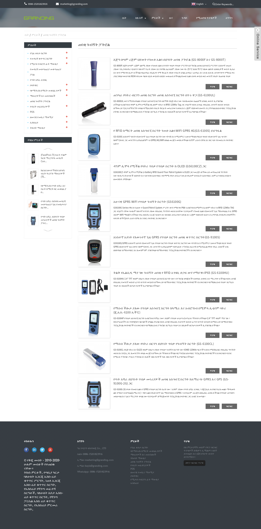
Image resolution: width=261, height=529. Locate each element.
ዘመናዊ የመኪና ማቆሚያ (41, 117)
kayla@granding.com (96, 465)
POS (32, 111)
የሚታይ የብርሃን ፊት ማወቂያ (44, 64)
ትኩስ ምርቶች (33, 472)
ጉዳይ (184, 18)
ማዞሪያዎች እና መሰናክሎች (42, 95)
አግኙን (229, 18)
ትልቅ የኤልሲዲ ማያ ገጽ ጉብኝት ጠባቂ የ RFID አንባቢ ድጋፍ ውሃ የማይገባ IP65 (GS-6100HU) (171, 273)
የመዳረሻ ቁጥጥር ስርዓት (41, 58)
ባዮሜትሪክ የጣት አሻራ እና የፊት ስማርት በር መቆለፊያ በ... (53, 189)
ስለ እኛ (139, 18)
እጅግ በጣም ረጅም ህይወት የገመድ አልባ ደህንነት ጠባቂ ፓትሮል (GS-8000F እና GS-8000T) (169, 60)
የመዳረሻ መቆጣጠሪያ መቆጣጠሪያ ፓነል (45, 72)
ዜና (171, 18)
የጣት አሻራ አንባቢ (38, 80)
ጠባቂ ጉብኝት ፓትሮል (54, 35)
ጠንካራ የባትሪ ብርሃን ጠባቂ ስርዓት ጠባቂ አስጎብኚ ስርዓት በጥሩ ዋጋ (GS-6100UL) (164, 95)
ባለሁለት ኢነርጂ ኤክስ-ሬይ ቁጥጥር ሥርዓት (40, 478)
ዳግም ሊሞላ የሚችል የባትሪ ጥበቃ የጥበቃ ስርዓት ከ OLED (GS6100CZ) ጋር (160, 166)
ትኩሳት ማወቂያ (37, 127)
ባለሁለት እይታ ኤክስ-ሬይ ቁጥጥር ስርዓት (43, 495)
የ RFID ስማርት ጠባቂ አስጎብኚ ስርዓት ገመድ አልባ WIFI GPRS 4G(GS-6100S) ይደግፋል (167, 131)
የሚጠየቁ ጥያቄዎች (206, 18)
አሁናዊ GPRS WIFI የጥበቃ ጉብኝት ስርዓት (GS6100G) (147, 202)
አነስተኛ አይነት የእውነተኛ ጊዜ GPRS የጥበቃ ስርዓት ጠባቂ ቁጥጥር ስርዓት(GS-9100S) (166, 237)
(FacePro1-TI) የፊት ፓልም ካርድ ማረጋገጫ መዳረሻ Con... (54, 158)
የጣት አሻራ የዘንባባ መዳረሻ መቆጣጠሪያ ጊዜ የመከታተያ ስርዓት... (54, 204)
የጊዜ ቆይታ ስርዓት (38, 53)
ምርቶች (156, 18)
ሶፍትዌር (34, 85)
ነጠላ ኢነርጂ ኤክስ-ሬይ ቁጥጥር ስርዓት (42, 483)
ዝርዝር (229, 86)
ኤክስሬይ (34, 122)
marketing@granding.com (99, 460)
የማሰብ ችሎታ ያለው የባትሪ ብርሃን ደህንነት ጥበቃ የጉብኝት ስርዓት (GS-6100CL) (163, 344)
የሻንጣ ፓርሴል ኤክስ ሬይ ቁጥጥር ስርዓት (41, 501)
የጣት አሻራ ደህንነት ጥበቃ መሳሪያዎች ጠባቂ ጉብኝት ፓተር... (53, 220)
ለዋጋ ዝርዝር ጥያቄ (194, 462)
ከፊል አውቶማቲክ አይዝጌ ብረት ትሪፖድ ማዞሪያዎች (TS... (53, 173)
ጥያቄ (212, 86)
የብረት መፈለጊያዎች (40, 106)
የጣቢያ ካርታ (51, 472)
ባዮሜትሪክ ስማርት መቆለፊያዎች (45, 90)
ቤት (124, 18)
